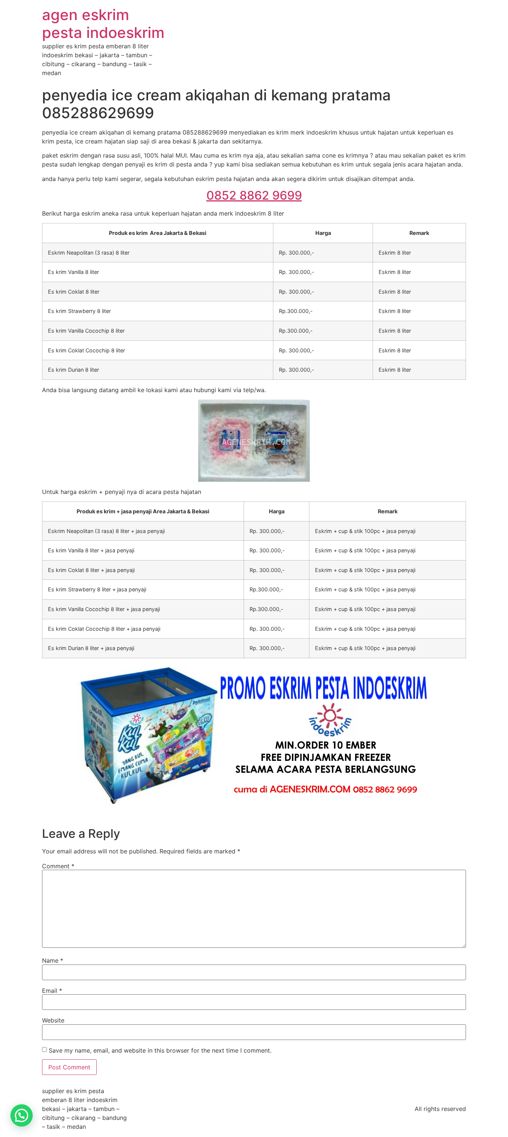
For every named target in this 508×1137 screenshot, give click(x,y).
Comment (58, 866)
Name (52, 960)
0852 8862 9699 (254, 195)
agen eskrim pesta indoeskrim (103, 24)
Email (52, 991)
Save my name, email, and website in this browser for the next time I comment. (160, 1050)
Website (53, 1020)
